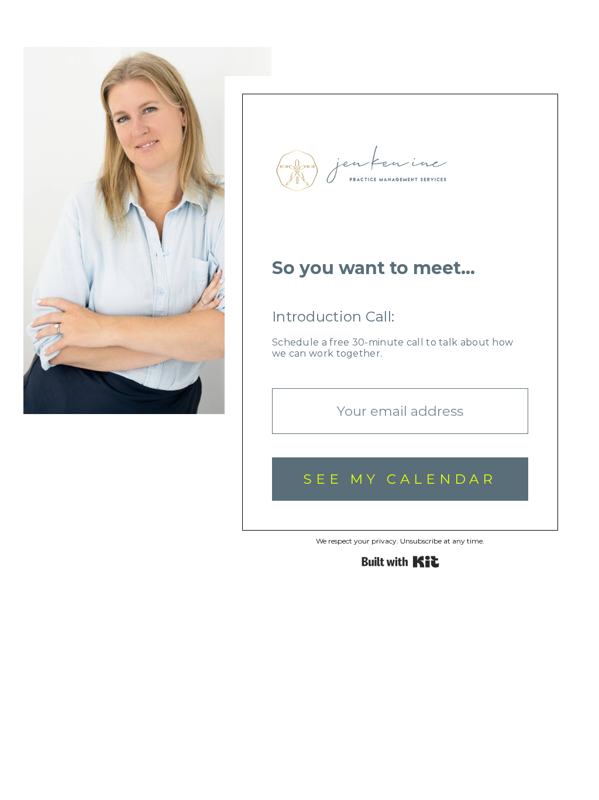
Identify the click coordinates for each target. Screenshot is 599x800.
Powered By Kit (400, 561)
